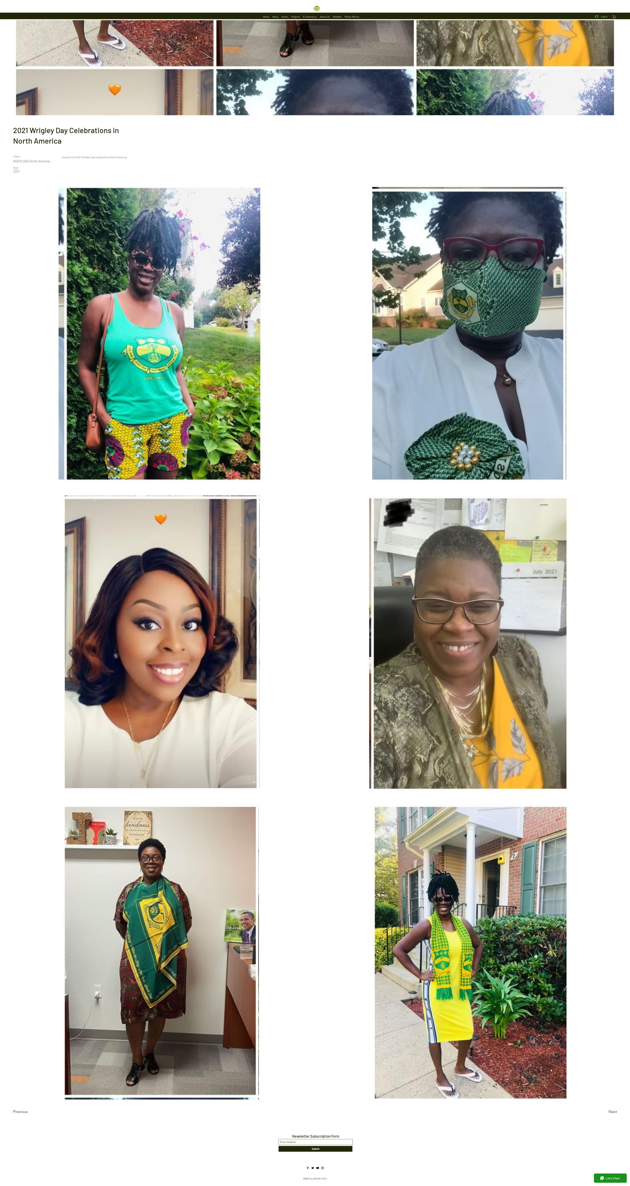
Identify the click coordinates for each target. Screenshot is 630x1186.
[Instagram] (322, 1168)
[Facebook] (307, 1168)
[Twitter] (312, 1168)
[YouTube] (317, 1168)
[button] (275, 16)
